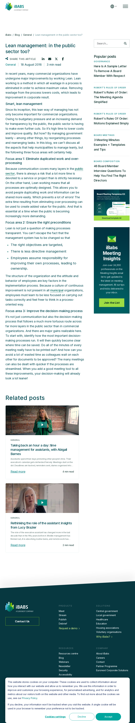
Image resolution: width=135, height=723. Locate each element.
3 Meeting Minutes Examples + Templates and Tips (109, 144)
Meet (61, 611)
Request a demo (68, 628)
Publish (63, 619)
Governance (102, 61)
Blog (61, 657)
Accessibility (65, 674)
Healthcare (102, 619)
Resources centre (68, 653)
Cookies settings (55, 716)
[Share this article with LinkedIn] (43, 59)
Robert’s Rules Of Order (110, 87)
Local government (106, 615)
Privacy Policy (29, 698)
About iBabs (102, 653)
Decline (82, 716)
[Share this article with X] (56, 59)
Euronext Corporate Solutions (112, 670)
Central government (107, 611)
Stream (62, 615)
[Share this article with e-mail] (49, 59)
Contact (100, 661)
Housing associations (107, 627)
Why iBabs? (103, 636)
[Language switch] (112, 6)
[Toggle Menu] (125, 6)
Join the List (112, 302)
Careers (100, 657)
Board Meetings (104, 135)
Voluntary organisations (109, 632)
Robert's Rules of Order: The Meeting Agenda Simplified (111, 97)
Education (101, 623)
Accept (108, 716)
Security (63, 670)
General (10, 64)
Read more (18, 471)
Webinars (64, 661)
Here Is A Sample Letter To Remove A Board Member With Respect (110, 70)
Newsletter (64, 666)
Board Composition (107, 161)
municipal (56, 290)
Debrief (63, 623)
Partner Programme (106, 666)
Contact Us (22, 621)
